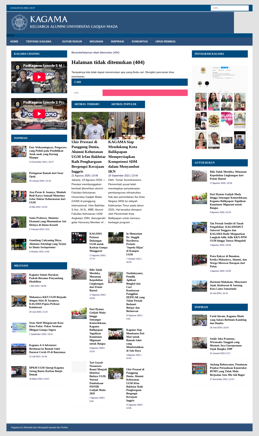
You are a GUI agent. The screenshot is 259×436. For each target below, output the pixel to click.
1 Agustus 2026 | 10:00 (220, 271)
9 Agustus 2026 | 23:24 (220, 212)
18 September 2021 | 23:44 (123, 175)
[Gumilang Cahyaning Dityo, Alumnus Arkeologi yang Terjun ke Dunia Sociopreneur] (18, 244)
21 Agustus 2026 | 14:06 (84, 175)
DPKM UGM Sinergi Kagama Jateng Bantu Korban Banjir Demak (46, 371)
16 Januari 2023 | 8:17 (220, 353)
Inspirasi (117, 41)
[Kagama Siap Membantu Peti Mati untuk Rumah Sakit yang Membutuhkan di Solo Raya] (115, 334)
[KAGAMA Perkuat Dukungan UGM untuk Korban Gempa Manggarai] (79, 237)
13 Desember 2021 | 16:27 (41, 162)
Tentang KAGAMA (38, 41)
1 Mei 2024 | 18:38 (37, 286)
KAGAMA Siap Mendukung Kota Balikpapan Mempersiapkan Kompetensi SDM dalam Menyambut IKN (123, 156)
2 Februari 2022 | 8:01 (39, 229)
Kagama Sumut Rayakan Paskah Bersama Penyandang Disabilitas (46, 278)
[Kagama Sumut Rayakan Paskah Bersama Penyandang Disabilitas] (18, 279)
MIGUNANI (21, 265)
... (105, 222)
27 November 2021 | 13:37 (222, 379)
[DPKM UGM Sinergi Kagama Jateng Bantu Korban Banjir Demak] (18, 372)
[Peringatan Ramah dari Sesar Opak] (18, 177)
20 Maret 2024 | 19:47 (39, 379)
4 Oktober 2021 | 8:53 (39, 251)
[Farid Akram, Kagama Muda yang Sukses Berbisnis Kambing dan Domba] (199, 320)
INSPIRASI (20, 138)
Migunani (96, 41)
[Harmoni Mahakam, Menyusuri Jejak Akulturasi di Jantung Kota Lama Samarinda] (199, 286)
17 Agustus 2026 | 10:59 (221, 183)
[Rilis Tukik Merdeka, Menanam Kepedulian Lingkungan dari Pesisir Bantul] (79, 274)
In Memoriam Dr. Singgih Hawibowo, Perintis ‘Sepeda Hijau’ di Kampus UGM (135, 244)
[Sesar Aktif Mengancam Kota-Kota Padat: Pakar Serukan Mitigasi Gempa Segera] (18, 327)
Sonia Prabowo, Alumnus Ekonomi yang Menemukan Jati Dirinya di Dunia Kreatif (47, 221)
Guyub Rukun (72, 41)
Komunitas (140, 41)
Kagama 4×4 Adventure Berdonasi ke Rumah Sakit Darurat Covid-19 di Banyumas (47, 348)
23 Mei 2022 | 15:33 (38, 207)
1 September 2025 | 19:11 (41, 334)
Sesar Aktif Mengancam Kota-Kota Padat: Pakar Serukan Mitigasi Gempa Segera (46, 326)
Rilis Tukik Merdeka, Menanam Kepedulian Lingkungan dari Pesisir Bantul (96, 280)
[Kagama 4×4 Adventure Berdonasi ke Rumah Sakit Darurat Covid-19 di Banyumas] (18, 349)
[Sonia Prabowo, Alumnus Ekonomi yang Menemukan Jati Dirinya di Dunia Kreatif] (18, 222)
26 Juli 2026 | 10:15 (219, 293)
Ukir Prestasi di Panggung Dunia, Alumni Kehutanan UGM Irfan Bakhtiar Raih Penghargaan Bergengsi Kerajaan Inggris (88, 156)
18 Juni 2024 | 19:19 (219, 327)
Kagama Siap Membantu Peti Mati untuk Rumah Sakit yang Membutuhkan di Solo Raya (135, 340)
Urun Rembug (165, 41)
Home (14, 41)
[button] (10, 35)
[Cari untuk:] (230, 7)
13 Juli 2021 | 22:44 (38, 356)
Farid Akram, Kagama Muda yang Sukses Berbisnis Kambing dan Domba (228, 319)
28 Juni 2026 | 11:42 (38, 312)
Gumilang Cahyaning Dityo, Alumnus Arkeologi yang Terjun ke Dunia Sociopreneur (47, 244)
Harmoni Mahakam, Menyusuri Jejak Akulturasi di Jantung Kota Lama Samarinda (228, 285)
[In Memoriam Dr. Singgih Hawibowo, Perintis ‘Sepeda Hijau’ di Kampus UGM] (115, 237)
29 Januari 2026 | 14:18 (40, 181)
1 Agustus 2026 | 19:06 (220, 245)
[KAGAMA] (120, 31)
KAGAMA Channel (27, 53)
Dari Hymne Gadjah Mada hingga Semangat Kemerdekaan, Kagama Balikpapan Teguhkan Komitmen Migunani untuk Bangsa (97, 326)
